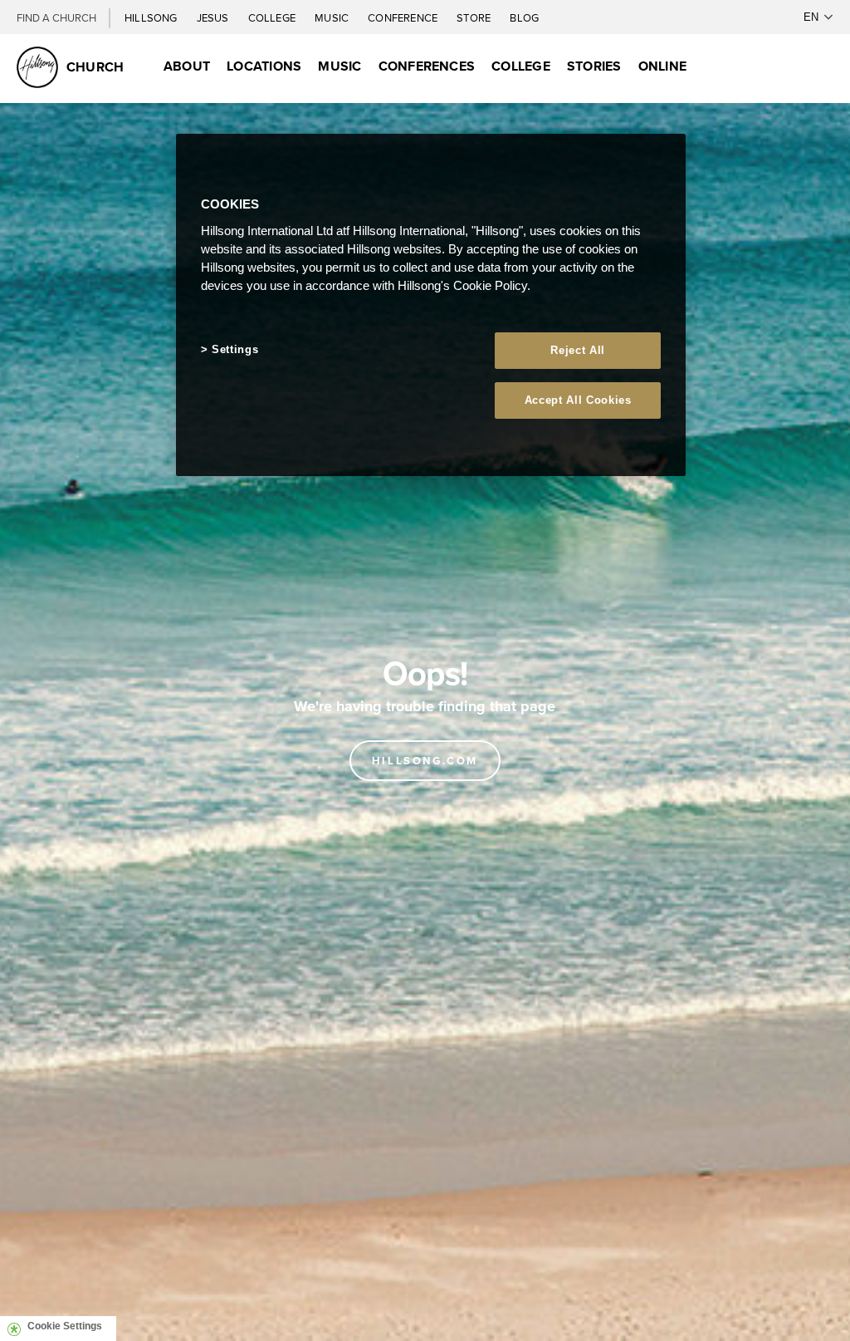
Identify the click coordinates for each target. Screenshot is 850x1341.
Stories (594, 66)
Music (333, 17)
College (273, 17)
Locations (264, 66)
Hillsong (152, 17)
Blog (524, 17)
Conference (404, 17)
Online (662, 66)
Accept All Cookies (578, 400)
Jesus (214, 17)
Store (475, 17)
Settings (235, 349)
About (187, 66)
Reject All (577, 350)
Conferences (427, 66)
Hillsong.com (425, 761)
